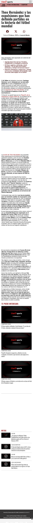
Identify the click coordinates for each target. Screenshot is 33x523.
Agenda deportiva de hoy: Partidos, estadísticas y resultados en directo (16, 62)
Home (3, 5)
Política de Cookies (21, 516)
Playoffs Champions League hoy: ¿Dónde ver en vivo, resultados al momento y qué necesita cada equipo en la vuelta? (18, 71)
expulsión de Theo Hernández (14, 90)
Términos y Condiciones (9, 517)
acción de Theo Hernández (12, 155)
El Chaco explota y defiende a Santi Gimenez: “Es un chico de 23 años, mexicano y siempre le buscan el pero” (17, 66)
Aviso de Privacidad (11, 516)
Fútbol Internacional (13, 5)
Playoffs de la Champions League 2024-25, (15, 95)
